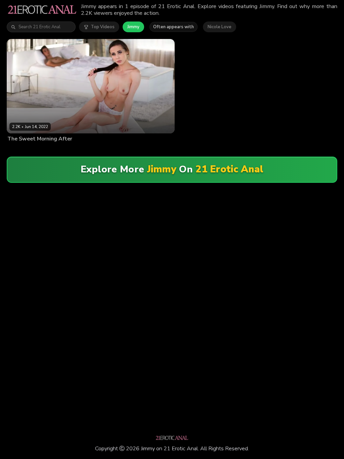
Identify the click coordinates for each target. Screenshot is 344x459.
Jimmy (133, 27)
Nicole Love (219, 27)
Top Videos (103, 27)
